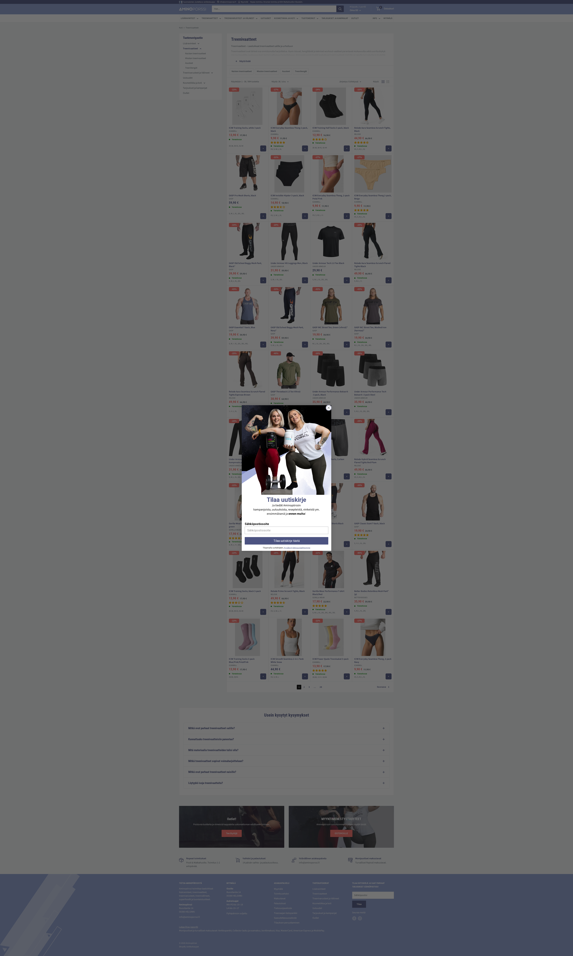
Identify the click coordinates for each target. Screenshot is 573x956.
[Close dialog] (328, 407)
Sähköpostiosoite (257, 524)
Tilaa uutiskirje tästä (287, 541)
